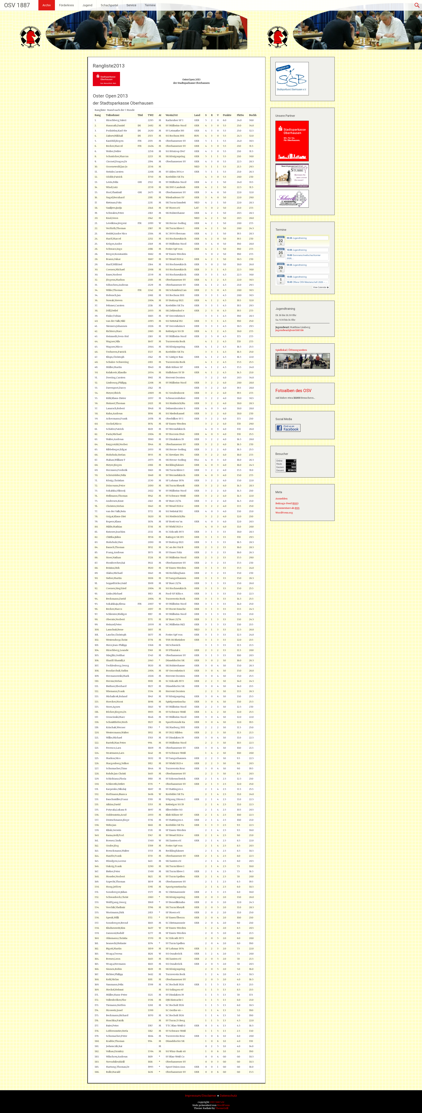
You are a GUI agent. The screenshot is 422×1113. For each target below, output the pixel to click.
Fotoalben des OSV (293, 390)
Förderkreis (66, 5)
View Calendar (320, 287)
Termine (150, 5)
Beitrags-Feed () (287, 503)
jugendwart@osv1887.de (289, 330)
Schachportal (109, 5)
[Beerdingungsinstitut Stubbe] (292, 186)
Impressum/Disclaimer (200, 1095)
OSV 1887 (17, 5)
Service (131, 5)
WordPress (223, 1105)
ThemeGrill (221, 1108)
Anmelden (281, 498)
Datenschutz (228, 1095)
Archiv (47, 5)
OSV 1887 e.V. (217, 1102)
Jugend (87, 5)
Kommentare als (287, 508)
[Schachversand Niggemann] (292, 206)
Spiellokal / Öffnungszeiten (291, 350)
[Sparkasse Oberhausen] (292, 160)
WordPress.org (284, 512)
